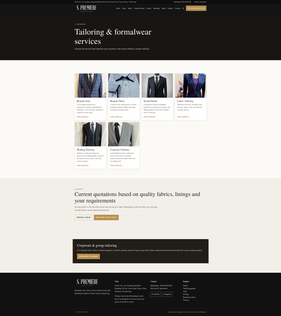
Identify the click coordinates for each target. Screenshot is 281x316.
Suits (124, 8)
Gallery (170, 8)
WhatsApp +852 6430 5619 (182, 2)
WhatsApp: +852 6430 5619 (161, 286)
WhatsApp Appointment (196, 8)
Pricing (186, 294)
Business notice (189, 297)
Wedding (156, 8)
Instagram (167, 294)
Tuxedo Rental (139, 8)
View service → (84, 117)
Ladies (148, 8)
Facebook (155, 294)
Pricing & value (84, 217)
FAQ (185, 291)
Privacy (186, 300)
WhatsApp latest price (106, 217)
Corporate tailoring (88, 256)
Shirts (130, 8)
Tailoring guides (189, 288)
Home (118, 8)
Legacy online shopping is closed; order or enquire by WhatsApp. (187, 312)
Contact (177, 8)
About (164, 8)
